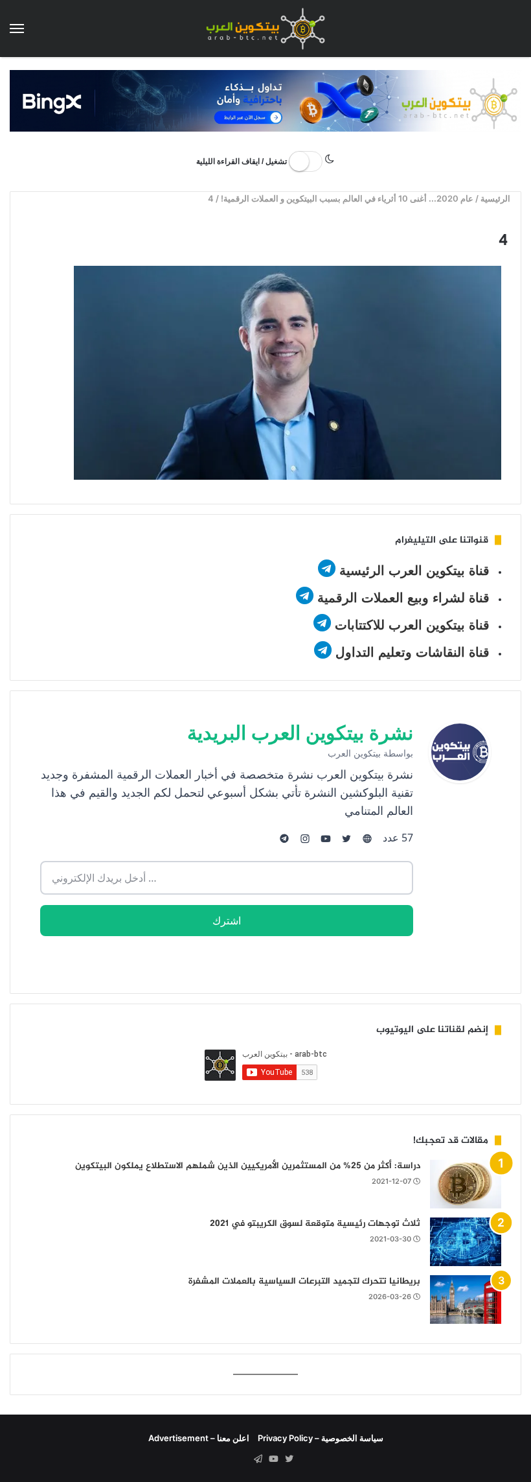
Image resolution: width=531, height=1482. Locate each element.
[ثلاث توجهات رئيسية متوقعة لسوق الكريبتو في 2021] (465, 1241)
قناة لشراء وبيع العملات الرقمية (403, 598)
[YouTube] (273, 1459)
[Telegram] (258, 1459)
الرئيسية (497, 198)
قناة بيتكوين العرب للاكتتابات (410, 625)
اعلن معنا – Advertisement (198, 1438)
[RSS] (242, 1459)
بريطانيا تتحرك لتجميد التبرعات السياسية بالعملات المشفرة (304, 1281)
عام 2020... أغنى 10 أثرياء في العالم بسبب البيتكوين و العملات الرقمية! (347, 198)
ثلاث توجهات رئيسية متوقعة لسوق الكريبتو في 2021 (315, 1223)
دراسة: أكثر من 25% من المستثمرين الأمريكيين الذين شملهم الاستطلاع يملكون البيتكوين (247, 1166)
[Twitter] (289, 1459)
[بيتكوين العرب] (265, 28)
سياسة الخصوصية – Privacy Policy (320, 1438)
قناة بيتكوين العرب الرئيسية (414, 570)
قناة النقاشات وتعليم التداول (412, 652)
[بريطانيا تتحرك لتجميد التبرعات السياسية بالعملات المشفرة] (465, 1299)
